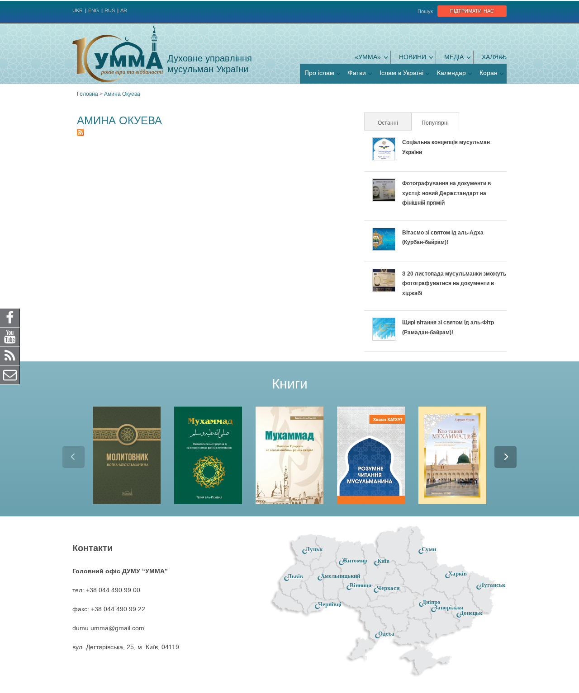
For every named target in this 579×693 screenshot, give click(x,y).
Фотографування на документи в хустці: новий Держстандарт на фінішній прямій (446, 193)
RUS (109, 10)
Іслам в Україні (401, 72)
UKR (77, 10)
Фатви (357, 72)
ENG (93, 10)
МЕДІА (454, 57)
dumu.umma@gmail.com (108, 628)
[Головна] (117, 53)
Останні (388, 123)
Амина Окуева (122, 94)
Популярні (440, 123)
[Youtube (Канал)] (10, 336)
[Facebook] (10, 317)
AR (123, 10)
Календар (451, 72)
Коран (488, 72)
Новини (412, 57)
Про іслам (319, 72)
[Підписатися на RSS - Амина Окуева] (80, 133)
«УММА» (368, 57)
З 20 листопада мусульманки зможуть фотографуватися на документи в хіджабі (454, 283)
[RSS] (10, 355)
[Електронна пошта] (10, 374)
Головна (87, 94)
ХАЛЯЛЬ (494, 57)
